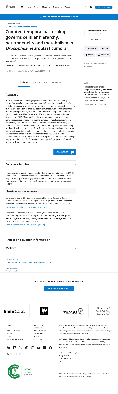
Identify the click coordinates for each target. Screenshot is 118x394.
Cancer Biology (11, 26)
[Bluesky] (8, 348)
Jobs (8, 328)
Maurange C (33, 200)
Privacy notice (59, 294)
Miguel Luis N (21, 200)
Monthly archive (40, 331)
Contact (10, 336)
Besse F (39, 198)
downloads (100, 63)
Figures (39, 82)
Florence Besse (59, 55)
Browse (37, 7)
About (67, 7)
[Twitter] (20, 348)
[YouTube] (38, 348)
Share (90, 55)
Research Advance (13, 24)
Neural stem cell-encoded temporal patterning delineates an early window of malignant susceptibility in (98, 91)
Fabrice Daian (28, 58)
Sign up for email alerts (59, 288)
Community (57, 7)
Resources (37, 336)
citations (88, 66)
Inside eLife (38, 328)
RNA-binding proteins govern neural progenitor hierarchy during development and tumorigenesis (38, 217)
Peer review (56, 82)
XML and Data (38, 339)
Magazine (46, 7)
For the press (39, 333)
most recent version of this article (64, 16)
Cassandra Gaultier (43, 55)
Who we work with (14, 331)
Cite (106, 48)
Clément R (21, 198)
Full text (24, 82)
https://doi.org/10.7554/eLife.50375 (31, 71)
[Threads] (44, 348)
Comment (106, 55)
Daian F (65, 198)
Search (85, 7)
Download (92, 48)
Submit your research (103, 7)
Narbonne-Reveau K (52, 198)
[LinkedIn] (14, 348)
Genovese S (11, 198)
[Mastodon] (26, 348)
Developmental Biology (27, 26)
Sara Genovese (12, 55)
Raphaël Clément (26, 55)
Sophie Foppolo (42, 58)
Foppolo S (10, 200)
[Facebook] (50, 348)
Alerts (91, 7)
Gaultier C (30, 198)
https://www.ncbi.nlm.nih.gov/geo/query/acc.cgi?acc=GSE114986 (26, 207)
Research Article (90, 104)
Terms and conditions (15, 339)
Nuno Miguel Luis (57, 58)
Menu (22, 7)
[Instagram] (32, 348)
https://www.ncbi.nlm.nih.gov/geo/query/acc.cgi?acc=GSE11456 (26, 225)
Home (28, 7)
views (88, 63)
